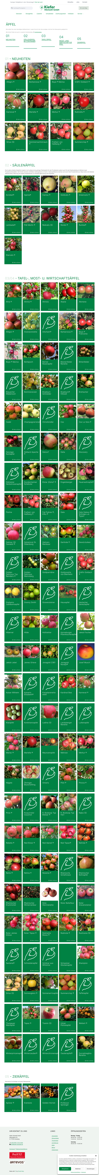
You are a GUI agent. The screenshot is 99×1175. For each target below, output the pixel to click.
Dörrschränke (55, 1138)
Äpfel (53, 1145)
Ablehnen (78, 1169)
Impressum (83, 1172)
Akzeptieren (65, 1169)
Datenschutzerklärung (75, 1172)
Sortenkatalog (38, 32)
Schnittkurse (55, 1143)
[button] (96, 1156)
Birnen (53, 1147)
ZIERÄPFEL (81, 43)
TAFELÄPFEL (46, 40)
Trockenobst (55, 1140)
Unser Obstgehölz (28, 2)
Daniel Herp (21, 1171)
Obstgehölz (55, 1136)
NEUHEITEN (10, 40)
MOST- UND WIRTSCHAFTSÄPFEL (65, 42)
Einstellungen (90, 1169)
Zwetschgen (55, 1150)
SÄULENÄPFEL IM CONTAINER (29, 40)
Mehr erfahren (21, 89)
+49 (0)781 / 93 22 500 (17, 1142)
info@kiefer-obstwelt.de (17, 1144)
